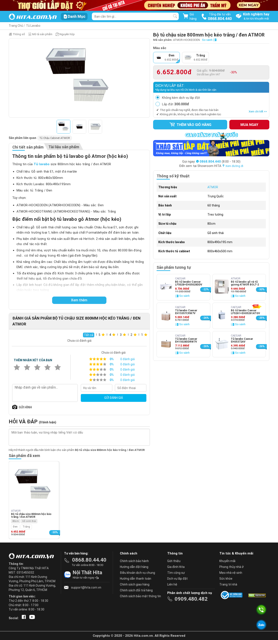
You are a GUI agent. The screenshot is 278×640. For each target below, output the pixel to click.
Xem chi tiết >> (258, 111)
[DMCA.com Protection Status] (257, 595)
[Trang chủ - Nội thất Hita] (32, 556)
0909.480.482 (191, 599)
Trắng (26, 526)
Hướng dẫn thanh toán (135, 578)
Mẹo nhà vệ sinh (230, 572)
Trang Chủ (16, 25)
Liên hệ (172, 584)
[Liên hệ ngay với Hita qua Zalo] (261, 625)
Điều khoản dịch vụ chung (137, 572)
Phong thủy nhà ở (231, 567)
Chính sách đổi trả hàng (136, 590)
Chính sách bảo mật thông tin (140, 596)
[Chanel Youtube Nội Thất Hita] (31, 618)
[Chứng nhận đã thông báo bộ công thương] (232, 595)
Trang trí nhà (228, 584)
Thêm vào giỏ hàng (193, 125)
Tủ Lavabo (33, 25)
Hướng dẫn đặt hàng (134, 567)
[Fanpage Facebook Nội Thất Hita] (22, 618)
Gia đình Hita (176, 567)
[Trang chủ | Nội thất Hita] (33, 17)
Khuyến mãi (227, 561)
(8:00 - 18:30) (220, 161)
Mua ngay (249, 125)
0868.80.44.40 (89, 560)
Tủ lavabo (42, 164)
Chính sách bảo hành (134, 561)
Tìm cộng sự (176, 572)
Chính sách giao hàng (134, 584)
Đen (15, 526)
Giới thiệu (173, 561)
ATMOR (212, 187)
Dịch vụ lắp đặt (177, 578)
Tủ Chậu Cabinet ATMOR (54, 138)
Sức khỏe (225, 578)
